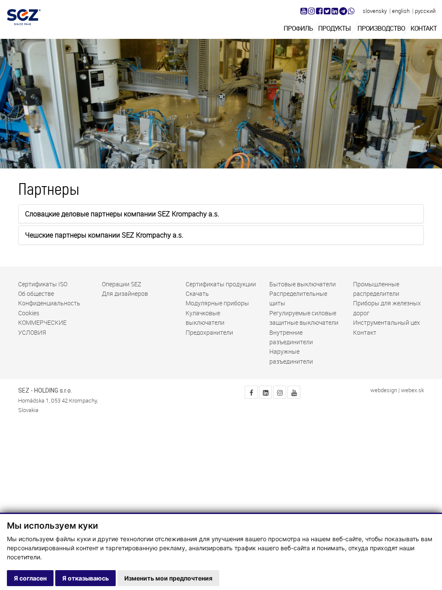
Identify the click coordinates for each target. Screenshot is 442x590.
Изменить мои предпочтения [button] (168, 578)
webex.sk (412, 390)
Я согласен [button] (30, 578)
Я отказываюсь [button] (85, 578)
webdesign (383, 390)
